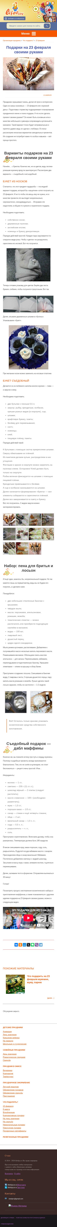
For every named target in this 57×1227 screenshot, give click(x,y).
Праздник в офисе (12, 1066)
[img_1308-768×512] (15, 702)
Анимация (7, 1031)
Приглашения (9, 1096)
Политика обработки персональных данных (30, 1217)
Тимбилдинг (8, 1077)
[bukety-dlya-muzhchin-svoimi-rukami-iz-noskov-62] (45, 304)
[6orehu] (47, 534)
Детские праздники (13, 1027)
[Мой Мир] (24, 945)
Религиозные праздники (15, 1137)
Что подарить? (10, 1102)
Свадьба (7, 1060)
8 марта (6, 1109)
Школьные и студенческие (14, 1044)
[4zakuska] (34, 519)
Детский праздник (11, 1087)
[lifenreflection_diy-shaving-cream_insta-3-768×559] (41, 702)
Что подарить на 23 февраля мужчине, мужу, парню (38, 979)
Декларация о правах (7, 1217)
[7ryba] (34, 534)
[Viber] (36, 945)
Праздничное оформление (16, 1083)
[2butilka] (22, 519)
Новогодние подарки (12, 1128)
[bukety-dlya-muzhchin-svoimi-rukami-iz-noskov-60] (11, 304)
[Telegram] (41, 945)
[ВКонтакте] (53, 3)
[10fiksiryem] (47, 519)
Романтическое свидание (14, 1057)
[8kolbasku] (22, 548)
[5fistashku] (9, 548)
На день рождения (11, 1118)
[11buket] (34, 548)
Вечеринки (7, 1070)
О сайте (17, 1173)
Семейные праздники (14, 1050)
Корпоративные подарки (13, 1115)
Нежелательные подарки (14, 1125)
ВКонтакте (21, 1185)
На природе (8, 1041)
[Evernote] (32, 945)
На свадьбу (8, 1122)
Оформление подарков (13, 1090)
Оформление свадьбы (13, 1093)
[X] (28, 945)
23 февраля (47, 95)
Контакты (9, 1173)
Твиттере (21, 1188)
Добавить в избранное (16, 18)
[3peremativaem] (9, 534)
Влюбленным (9, 1112)
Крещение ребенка (11, 1038)
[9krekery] (22, 534)
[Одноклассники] (20, 945)
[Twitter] (47, 3)
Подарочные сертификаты (14, 1131)
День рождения (10, 1035)
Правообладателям (7, 1224)
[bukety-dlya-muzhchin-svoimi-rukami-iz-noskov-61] (28, 304)
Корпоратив (8, 1073)
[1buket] (9, 519)
